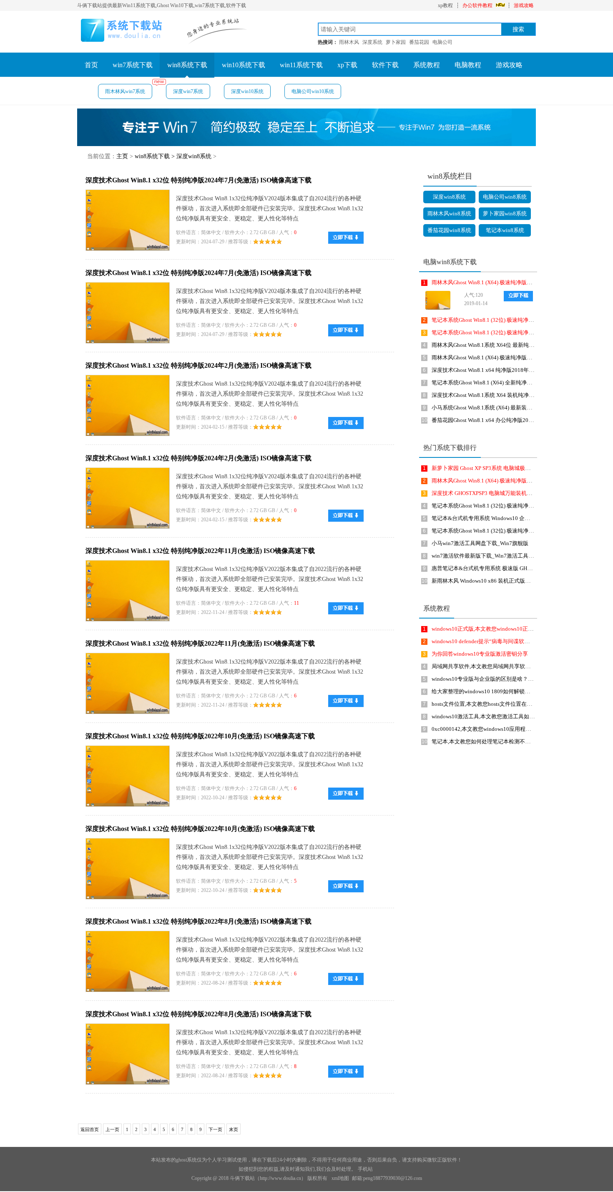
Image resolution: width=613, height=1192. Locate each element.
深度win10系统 (247, 91)
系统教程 (426, 64)
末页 (233, 1129)
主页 (122, 156)
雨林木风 (349, 42)
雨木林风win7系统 (125, 91)
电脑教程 (468, 64)
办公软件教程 (477, 5)
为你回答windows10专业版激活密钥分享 (480, 654)
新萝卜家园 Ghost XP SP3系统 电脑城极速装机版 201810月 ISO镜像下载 (517, 468)
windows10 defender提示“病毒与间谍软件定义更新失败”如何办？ (509, 641)
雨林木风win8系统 (449, 213)
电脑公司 (442, 42)
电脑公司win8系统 (505, 197)
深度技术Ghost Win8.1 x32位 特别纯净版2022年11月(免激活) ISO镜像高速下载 (200, 550)
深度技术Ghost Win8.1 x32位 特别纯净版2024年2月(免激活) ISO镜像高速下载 (198, 365)
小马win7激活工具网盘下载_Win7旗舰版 (480, 543)
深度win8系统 (449, 197)
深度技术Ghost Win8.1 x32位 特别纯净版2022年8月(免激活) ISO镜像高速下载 (198, 921)
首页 (91, 64)
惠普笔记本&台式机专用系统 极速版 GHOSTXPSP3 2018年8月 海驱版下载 (520, 568)
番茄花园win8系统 (449, 230)
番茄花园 (419, 42)
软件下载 (385, 64)
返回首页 (89, 1129)
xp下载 (347, 64)
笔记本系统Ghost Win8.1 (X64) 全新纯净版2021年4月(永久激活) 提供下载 (518, 382)
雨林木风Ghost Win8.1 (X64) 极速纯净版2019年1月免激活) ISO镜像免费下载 (522, 282)
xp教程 (445, 5)
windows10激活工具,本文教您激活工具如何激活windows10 (501, 716)
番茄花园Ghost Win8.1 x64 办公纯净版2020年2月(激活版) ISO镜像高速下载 (521, 420)
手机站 (365, 1169)
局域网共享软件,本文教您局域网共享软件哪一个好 (492, 666)
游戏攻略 (524, 5)
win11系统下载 (301, 64)
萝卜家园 (396, 42)
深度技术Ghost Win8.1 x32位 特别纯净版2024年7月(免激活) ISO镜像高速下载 (198, 180)
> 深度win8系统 (191, 156)
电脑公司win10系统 (312, 91)
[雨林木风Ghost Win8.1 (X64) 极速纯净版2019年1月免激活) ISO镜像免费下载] (435, 300)
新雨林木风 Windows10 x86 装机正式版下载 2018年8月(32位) (504, 581)
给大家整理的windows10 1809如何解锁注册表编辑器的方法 (502, 691)
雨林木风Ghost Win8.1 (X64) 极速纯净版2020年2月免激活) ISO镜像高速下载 (522, 357)
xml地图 (340, 1178)
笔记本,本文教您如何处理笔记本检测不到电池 (486, 741)
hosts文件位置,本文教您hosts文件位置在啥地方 (487, 704)
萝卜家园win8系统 (505, 213)
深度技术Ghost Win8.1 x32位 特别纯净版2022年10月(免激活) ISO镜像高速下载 (200, 736)
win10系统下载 (243, 64)
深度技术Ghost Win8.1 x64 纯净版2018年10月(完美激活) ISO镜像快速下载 (519, 370)
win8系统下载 (187, 64)
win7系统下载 (133, 64)
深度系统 (372, 42)
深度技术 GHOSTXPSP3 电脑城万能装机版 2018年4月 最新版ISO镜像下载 (519, 493)
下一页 (215, 1129)
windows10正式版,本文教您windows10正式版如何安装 (496, 629)
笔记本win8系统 (505, 230)
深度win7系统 (188, 91)
